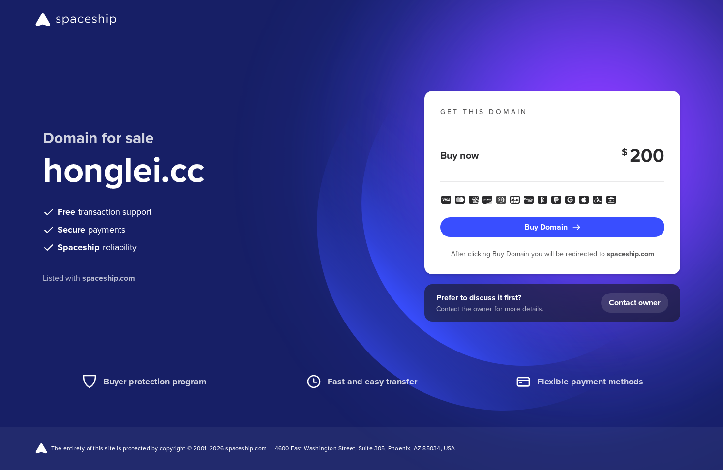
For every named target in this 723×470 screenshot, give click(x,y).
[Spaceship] (76, 20)
